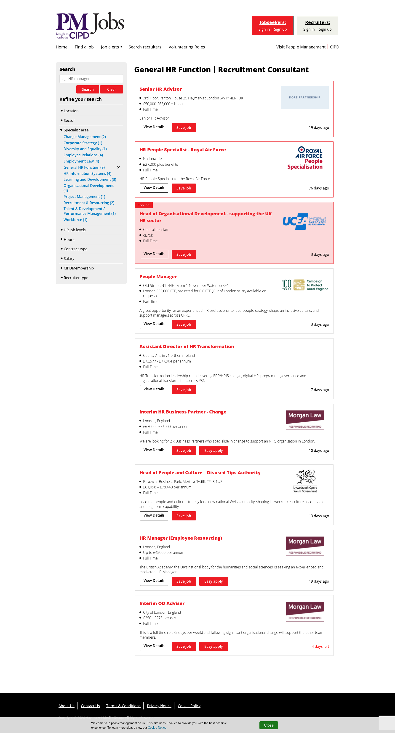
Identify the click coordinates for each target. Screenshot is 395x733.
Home (61, 47)
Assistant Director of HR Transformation (186, 346)
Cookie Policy (189, 705)
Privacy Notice (159, 705)
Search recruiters (145, 47)
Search (88, 89)
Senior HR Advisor (160, 89)
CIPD (334, 47)
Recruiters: (317, 22)
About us (67, 705)
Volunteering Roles (187, 47)
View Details (154, 126)
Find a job (84, 47)
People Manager (158, 276)
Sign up (280, 29)
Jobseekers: (273, 22)
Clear (111, 89)
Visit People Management (301, 47)
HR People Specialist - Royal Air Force (182, 150)
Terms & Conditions (123, 705)
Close (269, 725)
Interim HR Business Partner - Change (182, 412)
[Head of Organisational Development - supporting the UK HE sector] (305, 222)
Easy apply (213, 450)
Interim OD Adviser (161, 603)
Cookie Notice (157, 727)
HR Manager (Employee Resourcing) (180, 538)
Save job (183, 127)
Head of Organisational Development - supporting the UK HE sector (205, 217)
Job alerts (110, 47)
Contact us (90, 705)
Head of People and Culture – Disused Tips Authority (200, 472)
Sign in (264, 29)
